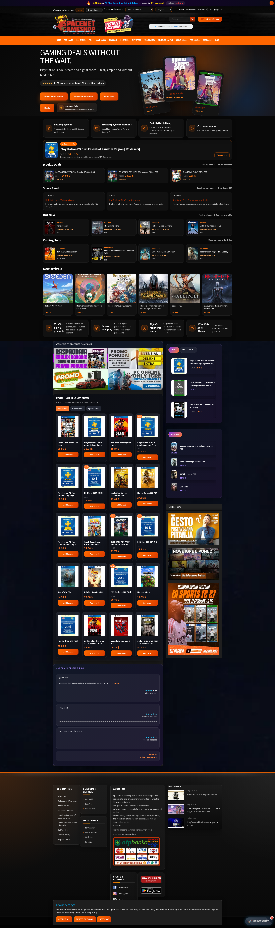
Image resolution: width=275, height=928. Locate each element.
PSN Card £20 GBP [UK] (121, 592)
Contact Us (90, 799)
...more (115, 683)
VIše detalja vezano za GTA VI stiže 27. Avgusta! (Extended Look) (204, 810)
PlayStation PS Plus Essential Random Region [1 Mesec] (93, 443)
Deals (47, 108)
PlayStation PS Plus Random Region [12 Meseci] (146, 443)
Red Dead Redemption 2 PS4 (121, 443)
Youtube (122, 900)
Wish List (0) (203, 9)
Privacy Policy (91, 912)
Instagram (123, 893)
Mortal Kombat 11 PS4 (147, 493)
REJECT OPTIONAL (85, 919)
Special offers (93, 409)
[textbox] (182, 19)
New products (77, 409)
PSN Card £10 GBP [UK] (147, 542)
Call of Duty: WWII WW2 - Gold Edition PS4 (147, 642)
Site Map (89, 804)
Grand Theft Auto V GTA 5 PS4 (68, 443)
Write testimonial (148, 757)
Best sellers (62, 409)
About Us (62, 796)
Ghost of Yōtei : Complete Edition (202, 794)
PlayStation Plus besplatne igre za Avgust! (202, 824)
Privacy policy (64, 834)
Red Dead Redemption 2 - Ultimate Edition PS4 (94, 642)
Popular (175, 434)
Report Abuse (64, 839)
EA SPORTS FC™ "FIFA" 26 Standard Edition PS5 (120, 543)
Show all (153, 754)
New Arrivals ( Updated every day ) (186, 575)
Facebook (123, 887)
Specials (89, 842)
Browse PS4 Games (83, 96)
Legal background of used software (67, 816)
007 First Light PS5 (188, 474)
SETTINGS (104, 919)
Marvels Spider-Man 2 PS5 (120, 642)
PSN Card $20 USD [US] (68, 641)
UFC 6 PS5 (184, 487)
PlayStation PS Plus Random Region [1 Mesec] (66, 494)
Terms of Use (63, 805)
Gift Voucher (63, 830)
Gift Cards (109, 96)
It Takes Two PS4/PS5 (93, 592)
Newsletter (90, 808)
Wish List (89, 837)
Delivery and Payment (67, 801)
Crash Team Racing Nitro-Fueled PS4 (93, 543)
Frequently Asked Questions (183, 540)
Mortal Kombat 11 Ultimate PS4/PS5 (119, 494)
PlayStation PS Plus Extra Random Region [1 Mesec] (67, 543)
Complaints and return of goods (67, 824)
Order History (91, 832)
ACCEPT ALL (64, 919)
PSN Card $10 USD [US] (94, 493)
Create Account (94, 10)
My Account (90, 827)
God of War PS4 (64, 592)
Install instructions (66, 810)
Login (80, 10)
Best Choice (188, 350)
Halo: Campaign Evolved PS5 (192, 461)
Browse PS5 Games (53, 96)
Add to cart (68, 455)
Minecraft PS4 (143, 592)
